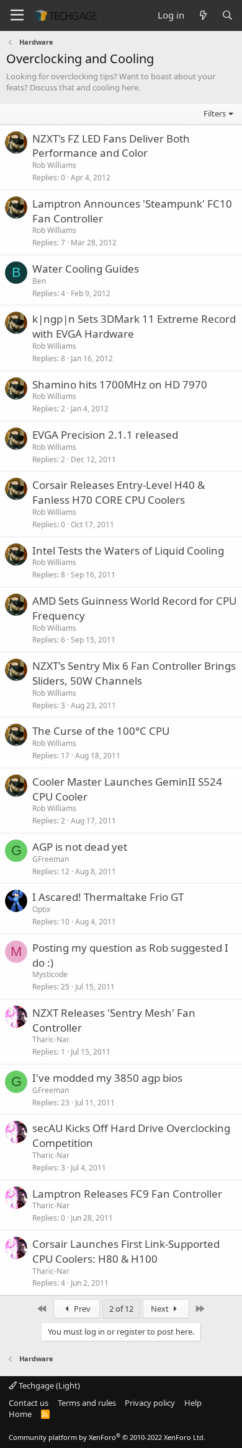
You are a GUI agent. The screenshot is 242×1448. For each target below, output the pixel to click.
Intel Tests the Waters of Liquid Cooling (128, 550)
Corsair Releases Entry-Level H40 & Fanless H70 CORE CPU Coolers (118, 492)
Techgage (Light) (48, 1385)
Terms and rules (87, 1402)
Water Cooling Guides (85, 268)
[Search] (227, 15)
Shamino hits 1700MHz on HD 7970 (119, 384)
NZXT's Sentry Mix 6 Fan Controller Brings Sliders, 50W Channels (134, 673)
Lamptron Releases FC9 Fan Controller (127, 1194)
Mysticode (50, 974)
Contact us (28, 1402)
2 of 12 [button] (121, 1308)
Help (193, 1402)
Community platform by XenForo (107, 1437)
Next (161, 1308)
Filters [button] (215, 113)
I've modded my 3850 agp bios (107, 1078)
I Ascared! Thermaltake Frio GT (108, 897)
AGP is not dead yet (79, 847)
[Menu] (17, 15)
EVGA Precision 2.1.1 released (105, 435)
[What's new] (202, 15)
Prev (81, 1308)
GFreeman (50, 859)
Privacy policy (150, 1402)
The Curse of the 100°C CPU (100, 731)
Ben (39, 281)
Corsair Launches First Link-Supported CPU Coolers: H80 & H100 (126, 1251)
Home (20, 1413)
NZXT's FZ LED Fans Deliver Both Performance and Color (111, 145)
